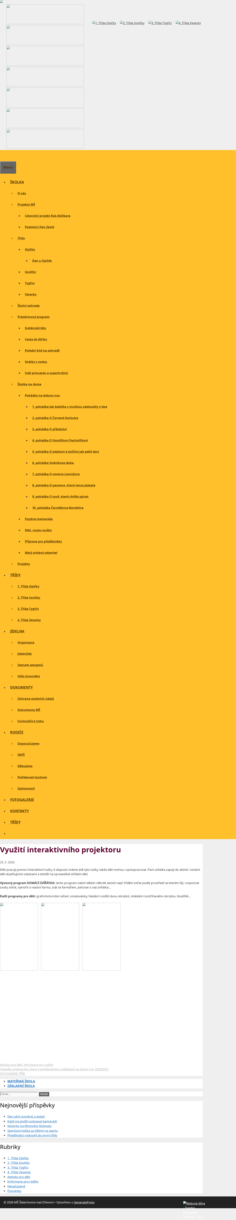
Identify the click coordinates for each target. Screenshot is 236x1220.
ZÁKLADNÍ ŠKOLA (21, 1086)
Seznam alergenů (30, 665)
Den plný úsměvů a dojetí (26, 1116)
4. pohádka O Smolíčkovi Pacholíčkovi (60, 440)
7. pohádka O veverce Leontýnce (56, 474)
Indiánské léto (35, 328)
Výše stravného (29, 676)
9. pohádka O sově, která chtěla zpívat (60, 496)
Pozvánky (14, 1191)
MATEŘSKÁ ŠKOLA (21, 1081)
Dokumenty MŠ (29, 710)
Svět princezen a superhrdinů (46, 373)
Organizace (26, 642)
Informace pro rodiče (38, 1065)
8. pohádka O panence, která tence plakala (63, 485)
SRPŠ (21, 755)
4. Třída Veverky (29, 620)
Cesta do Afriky (36, 339)
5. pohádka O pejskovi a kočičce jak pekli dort (65, 452)
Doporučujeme (28, 744)
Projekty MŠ (26, 205)
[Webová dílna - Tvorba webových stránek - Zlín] (194, 1217)
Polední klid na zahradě (42, 350)
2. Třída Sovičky (29, 598)
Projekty (24, 564)
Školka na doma (29, 384)
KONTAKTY (19, 811)
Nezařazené (16, 1186)
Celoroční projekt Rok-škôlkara (47, 216)
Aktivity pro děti (11, 1065)
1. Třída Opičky (28, 586)
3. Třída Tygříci (28, 609)
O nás (22, 193)
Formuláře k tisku (31, 721)
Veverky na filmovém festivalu (29, 1126)
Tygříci (30, 283)
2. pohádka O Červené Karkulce (55, 418)
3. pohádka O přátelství (49, 429)
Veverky (31, 294)
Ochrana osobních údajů (36, 699)
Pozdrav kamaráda (39, 519)
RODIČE (16, 732)
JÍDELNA (17, 631)
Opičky (30, 249)
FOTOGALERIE (22, 799)
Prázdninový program (34, 317)
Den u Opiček (42, 261)
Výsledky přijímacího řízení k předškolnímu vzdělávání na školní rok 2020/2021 (54, 1069)
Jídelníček (25, 654)
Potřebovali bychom (32, 777)
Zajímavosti (26, 788)
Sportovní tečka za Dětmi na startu (32, 1131)
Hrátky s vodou (36, 362)
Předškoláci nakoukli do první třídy (32, 1135)
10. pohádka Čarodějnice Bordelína (58, 508)
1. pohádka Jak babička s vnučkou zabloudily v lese (69, 407)
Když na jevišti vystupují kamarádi (32, 1121)
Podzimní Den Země (39, 227)
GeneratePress (84, 1202)
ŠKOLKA (17, 182)
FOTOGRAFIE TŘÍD (12, 1074)
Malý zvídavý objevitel (41, 553)
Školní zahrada (29, 306)
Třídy (21, 238)
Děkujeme (25, 766)
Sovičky (30, 272)
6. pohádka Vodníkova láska (53, 463)
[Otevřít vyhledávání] (3, 155)
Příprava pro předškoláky (43, 541)
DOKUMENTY (21, 687)
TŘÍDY (15, 575)
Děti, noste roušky (38, 530)
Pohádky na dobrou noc (42, 395)
